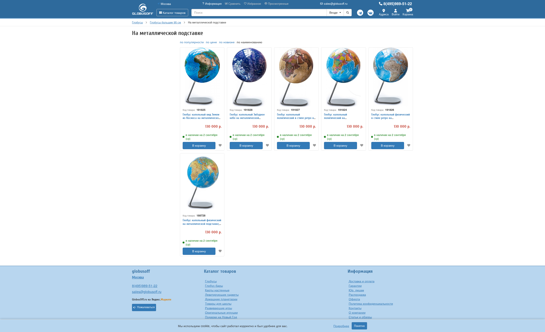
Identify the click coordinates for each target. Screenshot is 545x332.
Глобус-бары (214, 285)
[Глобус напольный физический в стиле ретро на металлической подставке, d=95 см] (391, 77)
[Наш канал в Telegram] (360, 13)
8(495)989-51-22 (397, 3)
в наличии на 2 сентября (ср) (201, 137)
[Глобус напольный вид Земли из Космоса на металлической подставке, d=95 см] (202, 77)
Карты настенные (217, 290)
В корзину (199, 145)
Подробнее (341, 326)
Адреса (384, 14)
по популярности (192, 42)
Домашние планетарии (221, 299)
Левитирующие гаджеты (222, 294)
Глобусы (211, 281)
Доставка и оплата (361, 281)
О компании (357, 312)
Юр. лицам (356, 290)
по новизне (227, 42)
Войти (395, 14)
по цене (211, 42)
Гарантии (355, 285)
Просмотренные (277, 4)
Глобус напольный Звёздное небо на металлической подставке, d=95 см (247, 118)
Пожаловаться (146, 307)
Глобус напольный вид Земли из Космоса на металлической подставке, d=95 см (201, 118)
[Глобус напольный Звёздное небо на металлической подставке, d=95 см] (249, 77)
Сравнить (234, 4)
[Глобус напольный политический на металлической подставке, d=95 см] (343, 77)
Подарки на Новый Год (221, 317)
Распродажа (357, 294)
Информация (213, 4)
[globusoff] (142, 9)
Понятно (359, 326)
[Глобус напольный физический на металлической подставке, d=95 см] (202, 182)
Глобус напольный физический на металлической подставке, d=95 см (202, 223)
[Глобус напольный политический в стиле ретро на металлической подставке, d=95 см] (296, 77)
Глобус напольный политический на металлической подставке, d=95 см (340, 120)
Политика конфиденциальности (371, 303)
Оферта (354, 299)
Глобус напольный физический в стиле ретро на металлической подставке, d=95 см (390, 120)
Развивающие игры (218, 308)
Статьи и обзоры (360, 317)
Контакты (355, 308)
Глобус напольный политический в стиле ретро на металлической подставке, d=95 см (296, 120)
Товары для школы (218, 303)
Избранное (254, 4)
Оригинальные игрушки (221, 312)
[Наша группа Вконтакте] (370, 13)
